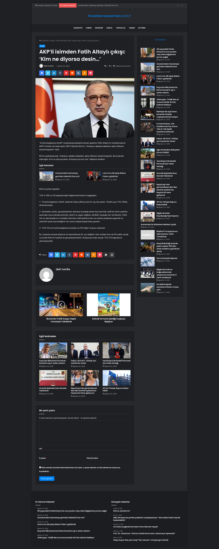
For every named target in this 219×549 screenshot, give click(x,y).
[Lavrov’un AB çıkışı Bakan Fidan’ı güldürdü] (94, 176)
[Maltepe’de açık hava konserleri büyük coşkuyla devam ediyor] (148, 115)
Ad (41, 449)
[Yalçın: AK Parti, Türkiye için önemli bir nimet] (85, 350)
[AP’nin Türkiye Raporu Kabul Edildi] (117, 378)
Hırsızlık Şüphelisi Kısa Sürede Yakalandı (52, 389)
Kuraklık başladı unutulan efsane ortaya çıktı (168, 287)
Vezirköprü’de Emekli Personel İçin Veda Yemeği (116, 361)
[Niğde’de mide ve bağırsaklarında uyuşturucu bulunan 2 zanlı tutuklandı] (148, 273)
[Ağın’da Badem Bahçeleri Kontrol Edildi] (148, 153)
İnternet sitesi (92, 458)
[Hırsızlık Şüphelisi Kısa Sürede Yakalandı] (53, 378)
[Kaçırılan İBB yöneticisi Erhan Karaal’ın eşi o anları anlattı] (53, 350)
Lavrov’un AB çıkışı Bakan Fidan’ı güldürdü (94, 5)
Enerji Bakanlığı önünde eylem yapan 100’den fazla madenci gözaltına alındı (168, 247)
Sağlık (109, 28)
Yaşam (132, 28)
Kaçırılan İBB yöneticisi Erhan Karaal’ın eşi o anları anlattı (52, 361)
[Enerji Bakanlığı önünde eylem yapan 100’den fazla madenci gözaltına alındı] (148, 247)
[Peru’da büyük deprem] (148, 261)
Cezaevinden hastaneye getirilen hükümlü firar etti (168, 66)
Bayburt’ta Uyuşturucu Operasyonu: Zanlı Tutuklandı (167, 234)
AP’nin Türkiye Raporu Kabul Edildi (115, 389)
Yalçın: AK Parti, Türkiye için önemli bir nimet (83, 361)
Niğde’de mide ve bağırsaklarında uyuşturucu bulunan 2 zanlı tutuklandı (167, 273)
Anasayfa (78, 28)
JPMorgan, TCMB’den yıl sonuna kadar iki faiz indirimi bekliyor (168, 102)
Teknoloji (120, 28)
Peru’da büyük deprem (167, 258)
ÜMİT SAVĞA (49, 66)
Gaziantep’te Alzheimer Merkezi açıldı (158, 224)
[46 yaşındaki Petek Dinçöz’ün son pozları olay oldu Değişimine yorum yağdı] (148, 52)
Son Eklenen (160, 39)
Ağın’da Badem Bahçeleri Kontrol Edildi (168, 151)
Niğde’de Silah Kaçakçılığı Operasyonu (168, 214)
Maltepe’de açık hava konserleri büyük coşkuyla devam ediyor (167, 114)
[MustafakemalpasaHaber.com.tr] (109, 16)
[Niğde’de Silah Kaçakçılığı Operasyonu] (148, 216)
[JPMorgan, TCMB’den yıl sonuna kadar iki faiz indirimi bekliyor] (148, 103)
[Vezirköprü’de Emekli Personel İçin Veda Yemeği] (117, 350)
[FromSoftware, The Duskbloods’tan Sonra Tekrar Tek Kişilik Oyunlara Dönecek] (148, 127)
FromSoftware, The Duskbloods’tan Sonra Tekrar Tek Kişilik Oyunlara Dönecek (167, 127)
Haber (89, 28)
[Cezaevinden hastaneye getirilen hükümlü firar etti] (46, 176)
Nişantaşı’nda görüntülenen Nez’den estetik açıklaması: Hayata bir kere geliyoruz (84, 390)
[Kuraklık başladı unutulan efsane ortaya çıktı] (148, 288)
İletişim (141, 28)
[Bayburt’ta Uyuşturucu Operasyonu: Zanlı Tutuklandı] (148, 235)
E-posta (43, 458)
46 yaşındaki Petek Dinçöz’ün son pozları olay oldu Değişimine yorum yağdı (167, 53)
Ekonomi (99, 28)
